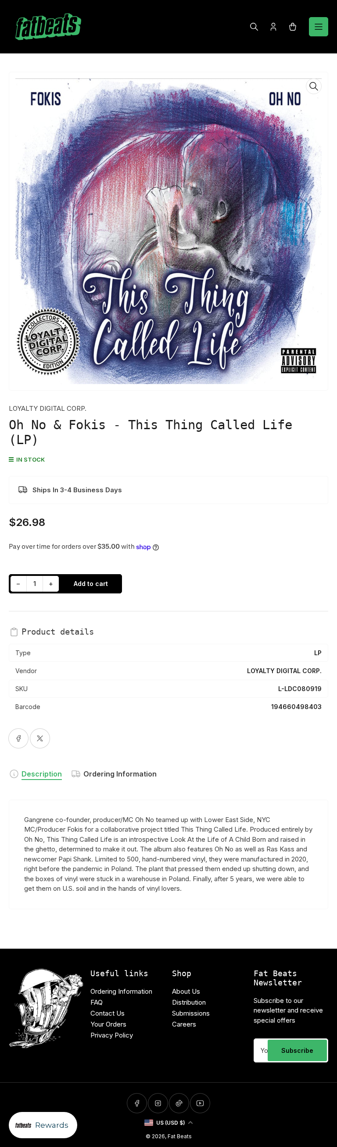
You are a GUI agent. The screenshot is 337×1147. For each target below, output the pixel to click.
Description (42, 773)
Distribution (189, 1002)
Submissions (191, 1013)
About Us (186, 991)
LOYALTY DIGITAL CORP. (47, 408)
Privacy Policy (111, 1035)
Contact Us (107, 1013)
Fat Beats (180, 1136)
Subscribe (297, 1050)
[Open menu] (318, 26)
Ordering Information (120, 773)
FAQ (96, 1002)
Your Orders (108, 1024)
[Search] (254, 26)
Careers (184, 1024)
